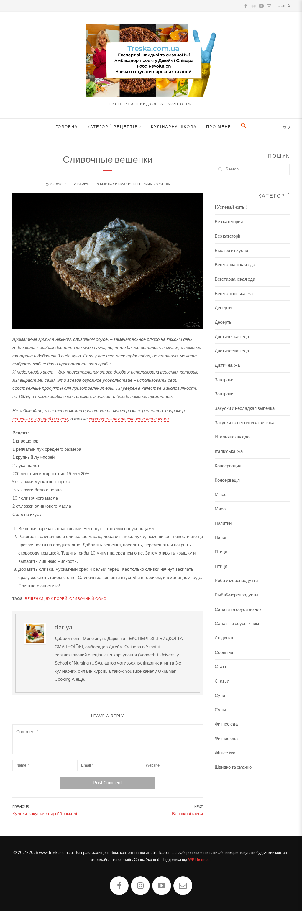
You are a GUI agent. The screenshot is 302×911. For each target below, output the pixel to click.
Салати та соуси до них (238, 609)
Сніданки (224, 637)
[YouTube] (161, 885)
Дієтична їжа (227, 365)
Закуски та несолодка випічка (244, 422)
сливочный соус (87, 599)
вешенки (34, 599)
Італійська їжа (229, 451)
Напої (220, 537)
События (224, 652)
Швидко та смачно (233, 766)
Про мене (218, 126)
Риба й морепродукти (236, 580)
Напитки (223, 523)
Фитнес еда (226, 723)
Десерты (223, 322)
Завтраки (224, 379)
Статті (221, 666)
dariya (83, 184)
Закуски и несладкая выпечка (245, 408)
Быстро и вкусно (116, 184)
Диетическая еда (232, 336)
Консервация (228, 465)
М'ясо (220, 494)
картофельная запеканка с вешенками (129, 418)
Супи (220, 695)
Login (282, 6)
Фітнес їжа (225, 752)
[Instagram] (140, 885)
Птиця (221, 566)
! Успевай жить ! (231, 207)
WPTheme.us (199, 859)
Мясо (220, 508)
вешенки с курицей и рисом (40, 418)
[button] (243, 127)
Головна (66, 126)
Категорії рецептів (112, 126)
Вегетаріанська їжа (234, 293)
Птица (221, 551)
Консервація (227, 480)
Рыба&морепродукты (236, 594)
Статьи (222, 680)
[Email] (182, 885)
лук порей (57, 599)
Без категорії (227, 236)
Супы (220, 709)
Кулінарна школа (174, 126)
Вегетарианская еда (151, 184)
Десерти (223, 307)
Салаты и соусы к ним (237, 623)
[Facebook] (119, 885)
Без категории (229, 221)
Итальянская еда (232, 436)
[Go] (220, 169)
